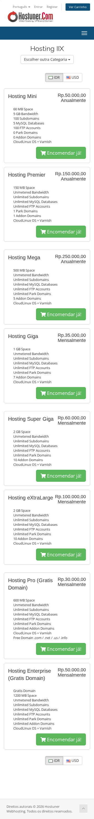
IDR (56, 77)
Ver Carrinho (78, 7)
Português (20, 7)
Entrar (38, 7)
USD (74, 77)
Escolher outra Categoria (46, 59)
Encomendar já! (63, 153)
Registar (52, 7)
